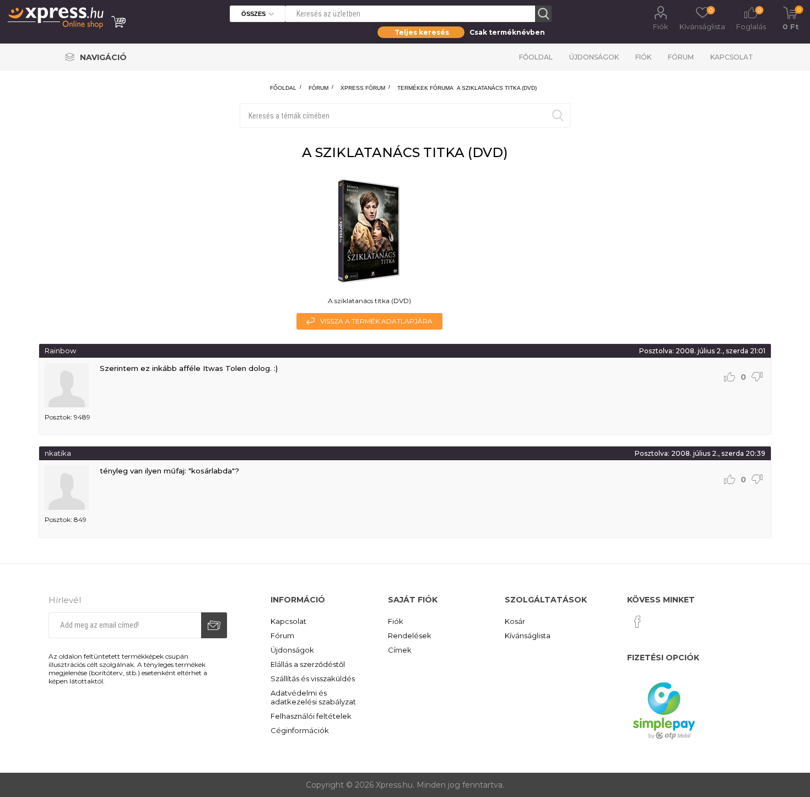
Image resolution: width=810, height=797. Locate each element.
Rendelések (409, 635)
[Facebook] (637, 622)
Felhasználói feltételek (311, 716)
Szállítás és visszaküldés (313, 678)
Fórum (681, 57)
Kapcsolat (731, 57)
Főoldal (536, 57)
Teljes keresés (422, 32)
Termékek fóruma (425, 88)
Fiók (660, 26)
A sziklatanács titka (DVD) (497, 88)
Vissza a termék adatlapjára (376, 321)
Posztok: (58, 417)
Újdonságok (594, 57)
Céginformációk (300, 730)
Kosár (515, 621)
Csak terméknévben (507, 32)
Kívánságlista (527, 635)
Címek (400, 649)
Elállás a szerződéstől (308, 664)
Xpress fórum (363, 88)
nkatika (58, 453)
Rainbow (60, 350)
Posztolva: (656, 351)
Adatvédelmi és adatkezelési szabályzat (313, 697)
